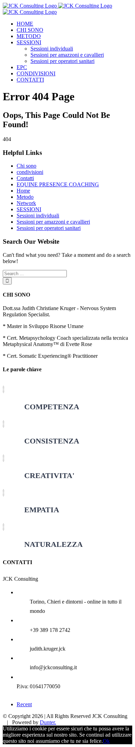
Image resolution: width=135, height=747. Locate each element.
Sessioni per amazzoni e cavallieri (53, 222)
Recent (24, 704)
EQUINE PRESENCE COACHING (58, 184)
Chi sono (26, 166)
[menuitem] (74, 24)
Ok (106, 741)
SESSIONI (29, 209)
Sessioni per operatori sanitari (49, 228)
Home (23, 191)
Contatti (25, 178)
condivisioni (30, 172)
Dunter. (48, 722)
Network (26, 203)
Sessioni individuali (38, 215)
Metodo (25, 197)
